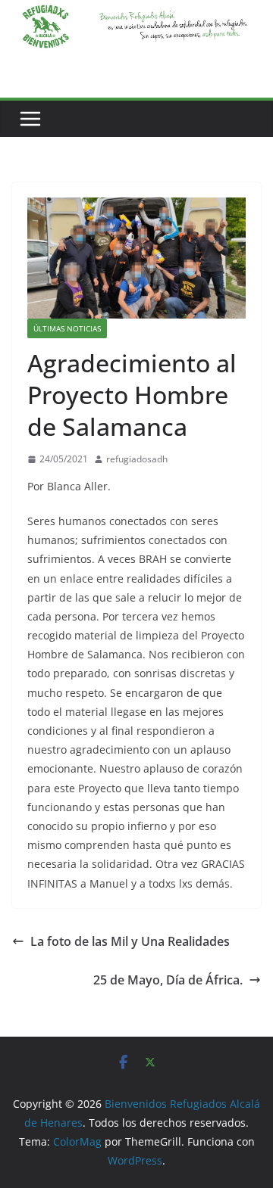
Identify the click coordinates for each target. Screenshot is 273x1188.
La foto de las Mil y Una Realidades (130, 941)
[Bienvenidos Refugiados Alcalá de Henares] (136, 10)
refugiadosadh (137, 458)
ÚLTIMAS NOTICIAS (67, 328)
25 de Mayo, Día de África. (168, 980)
